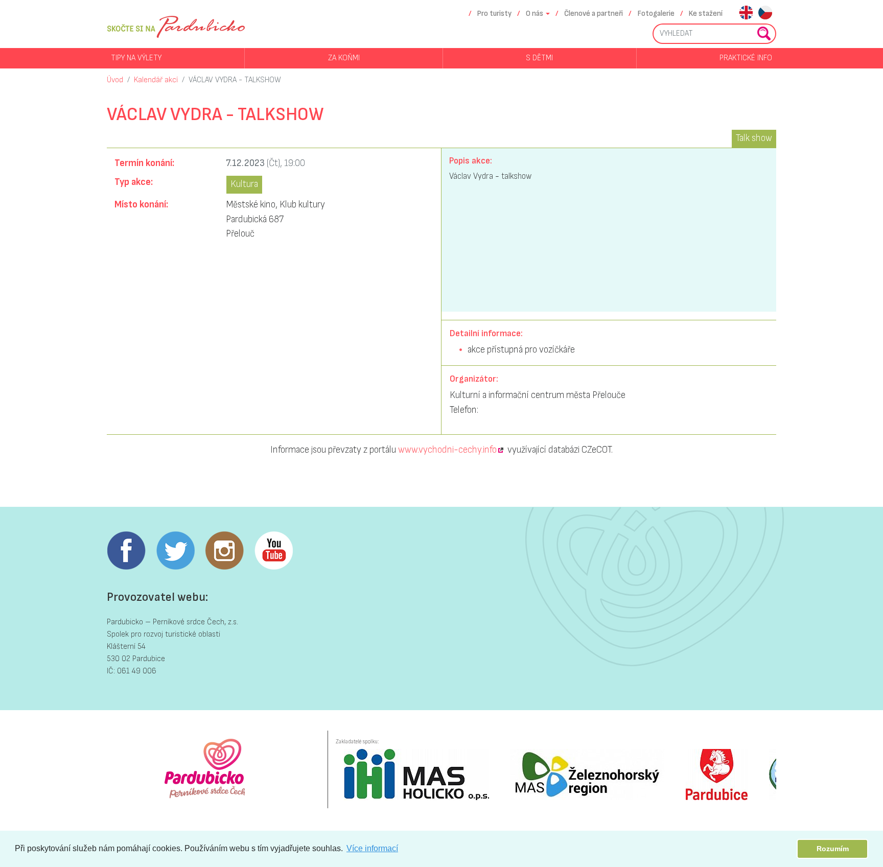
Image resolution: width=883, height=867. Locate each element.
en (746, 13)
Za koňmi (344, 58)
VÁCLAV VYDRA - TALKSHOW (235, 80)
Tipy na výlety (136, 58)
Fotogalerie (656, 13)
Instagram (224, 550)
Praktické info (745, 58)
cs (765, 13)
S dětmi (539, 58)
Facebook (126, 550)
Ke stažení (706, 13)
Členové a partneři (593, 13)
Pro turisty (494, 13)
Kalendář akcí (156, 80)
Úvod (115, 80)
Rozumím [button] (833, 849)
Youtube (273, 550)
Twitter (175, 550)
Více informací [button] (372, 848)
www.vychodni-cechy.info (447, 450)
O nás (534, 13)
